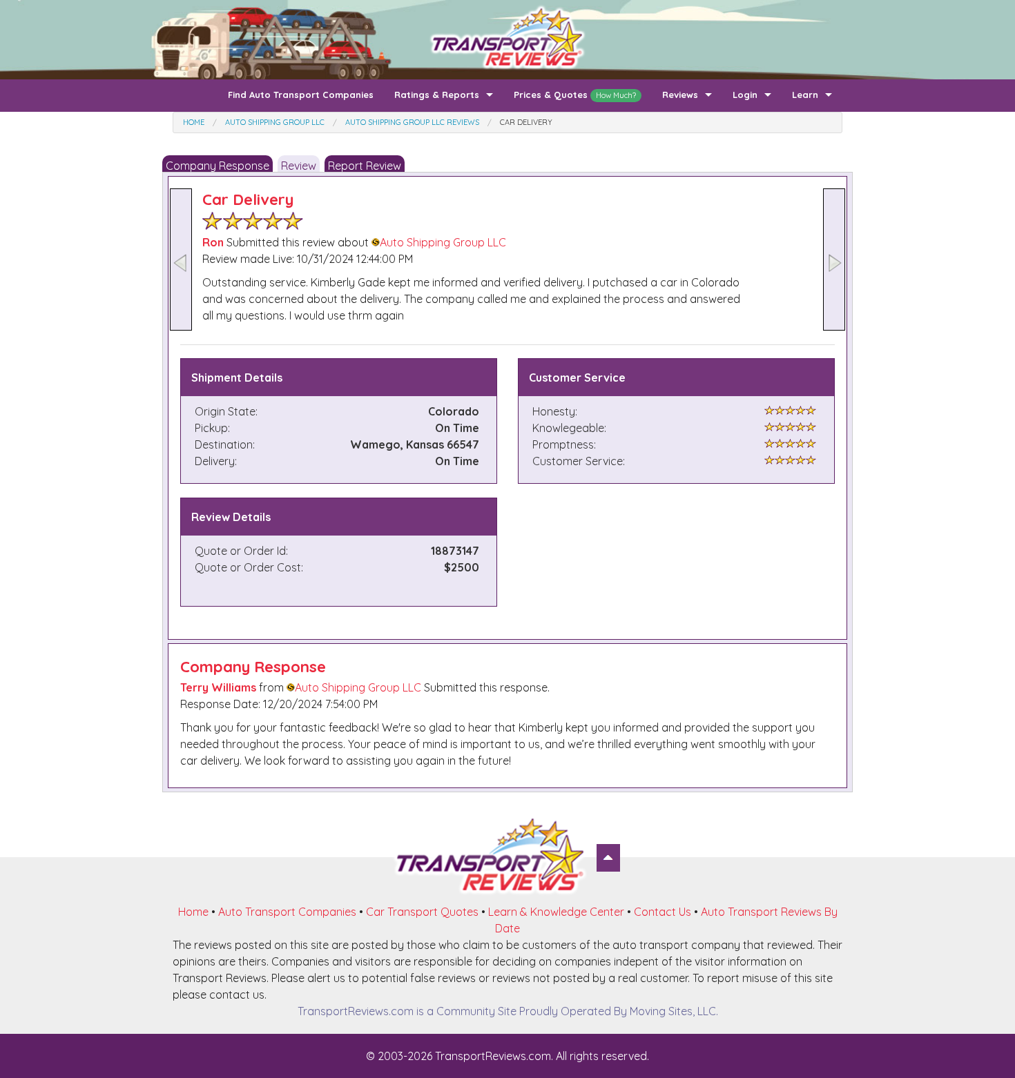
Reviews (680, 94)
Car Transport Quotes (422, 912)
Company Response (217, 166)
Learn (805, 94)
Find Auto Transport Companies (301, 94)
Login (745, 94)
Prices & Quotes (575, 94)
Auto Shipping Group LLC (443, 242)
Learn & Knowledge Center (556, 912)
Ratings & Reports (436, 94)
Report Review (364, 166)
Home (193, 912)
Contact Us (662, 912)
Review (298, 166)
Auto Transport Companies (287, 912)
